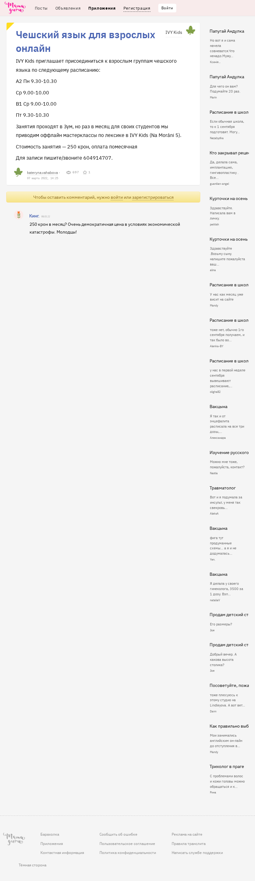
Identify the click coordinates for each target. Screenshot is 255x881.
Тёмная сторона (32, 864)
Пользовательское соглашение (127, 843)
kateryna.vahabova (42, 172)
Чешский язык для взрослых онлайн (85, 41)
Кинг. (34, 215)
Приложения (51, 843)
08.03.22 (45, 216)
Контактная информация (62, 852)
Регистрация (137, 8)
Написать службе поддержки (197, 852)
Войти (167, 7)
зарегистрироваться (153, 197)
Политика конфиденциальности (128, 852)
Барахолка (49, 834)
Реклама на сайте (187, 834)
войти (117, 197)
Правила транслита (189, 843)
